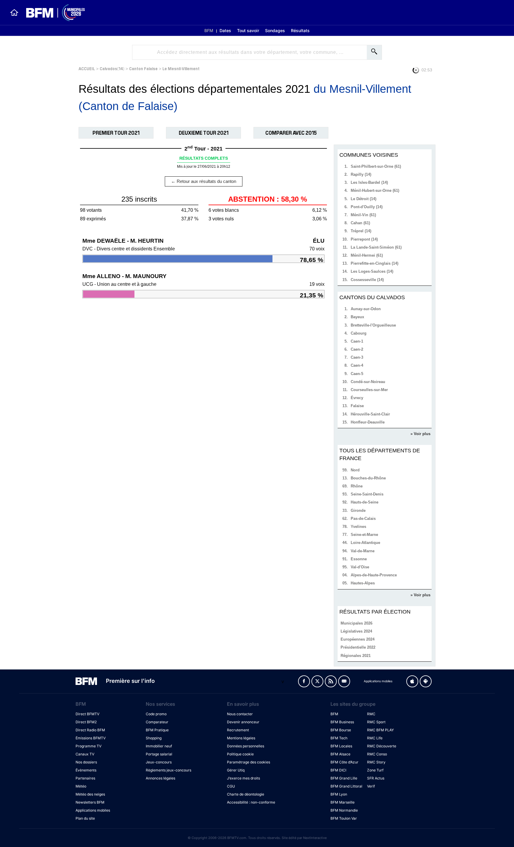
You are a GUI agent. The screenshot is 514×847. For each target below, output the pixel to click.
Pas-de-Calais (363, 518)
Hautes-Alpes (363, 583)
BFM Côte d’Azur (344, 762)
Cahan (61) (360, 223)
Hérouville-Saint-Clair (370, 414)
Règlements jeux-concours (168, 770)
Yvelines (358, 526)
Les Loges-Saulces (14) (372, 271)
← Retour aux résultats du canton (203, 181)
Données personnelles (245, 746)
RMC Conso (377, 754)
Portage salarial (159, 754)
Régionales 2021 (356, 655)
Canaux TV (85, 754)
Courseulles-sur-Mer (369, 390)
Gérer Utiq (236, 770)
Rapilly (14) (361, 174)
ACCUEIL (87, 68)
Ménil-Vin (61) (363, 215)
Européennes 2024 (357, 639)
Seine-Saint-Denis (367, 494)
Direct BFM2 (86, 722)
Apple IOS (412, 681)
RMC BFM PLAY (380, 730)
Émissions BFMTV (91, 738)
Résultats (300, 30)
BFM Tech (338, 738)
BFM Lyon (338, 794)
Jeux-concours (159, 762)
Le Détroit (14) (363, 199)
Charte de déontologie (245, 794)
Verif (371, 786)
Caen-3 (357, 357)
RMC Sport (376, 722)
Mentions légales (241, 738)
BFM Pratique (157, 730)
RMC (371, 714)
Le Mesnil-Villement (181, 68)
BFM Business (342, 722)
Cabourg (358, 333)
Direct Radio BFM (90, 730)
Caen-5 (357, 373)
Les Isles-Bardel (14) (369, 182)
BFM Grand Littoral (346, 786)
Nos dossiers (86, 762)
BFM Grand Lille (343, 778)
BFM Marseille (342, 802)
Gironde (358, 510)
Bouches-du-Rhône (368, 478)
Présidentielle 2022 (358, 647)
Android (426, 681)
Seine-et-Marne (364, 534)
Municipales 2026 (356, 623)
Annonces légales (160, 778)
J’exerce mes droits (243, 778)
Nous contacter (240, 714)
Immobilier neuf (159, 746)
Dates (225, 30)
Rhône (357, 486)
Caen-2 (357, 349)
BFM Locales (341, 746)
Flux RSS (331, 681)
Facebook (304, 681)
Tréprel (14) (361, 231)
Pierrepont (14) (364, 239)
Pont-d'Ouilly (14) (367, 207)
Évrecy (357, 398)
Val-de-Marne (362, 551)
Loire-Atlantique (365, 542)
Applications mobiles (93, 810)
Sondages (275, 30)
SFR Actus (375, 778)
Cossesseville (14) (367, 279)
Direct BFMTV (87, 714)
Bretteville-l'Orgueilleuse (373, 325)
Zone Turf (375, 770)
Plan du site (85, 818)
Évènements (86, 770)
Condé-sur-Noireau (368, 381)
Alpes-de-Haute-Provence (374, 575)
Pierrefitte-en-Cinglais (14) (374, 263)
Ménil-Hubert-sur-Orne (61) (375, 190)
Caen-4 (357, 365)
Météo (81, 786)
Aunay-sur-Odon (366, 309)
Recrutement (238, 730)
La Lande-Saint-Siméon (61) (376, 247)
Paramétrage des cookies (248, 762)
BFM (208, 30)
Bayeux (357, 317)
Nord (355, 470)
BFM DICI (338, 770)
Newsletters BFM (90, 802)
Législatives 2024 (356, 631)
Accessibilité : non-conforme (251, 802)
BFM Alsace (340, 754)
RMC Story (376, 762)
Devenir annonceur (243, 722)
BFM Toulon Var (343, 818)
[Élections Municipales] (52, 12)
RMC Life (375, 738)
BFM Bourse (340, 730)
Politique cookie (240, 754)
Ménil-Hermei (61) (367, 255)
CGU (231, 786)
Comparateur (157, 722)
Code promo (156, 714)
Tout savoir (248, 30)
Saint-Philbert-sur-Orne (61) (376, 166)
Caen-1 (357, 341)
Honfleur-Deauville (368, 422)
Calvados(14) (112, 68)
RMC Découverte (381, 746)
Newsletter (344, 681)
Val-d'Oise (360, 567)
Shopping (154, 738)
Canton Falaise (143, 68)
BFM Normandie (344, 810)
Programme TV (88, 746)
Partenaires (85, 778)
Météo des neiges (90, 794)
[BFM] (14, 12)
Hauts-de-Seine (364, 502)
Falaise (357, 406)
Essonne (359, 559)
